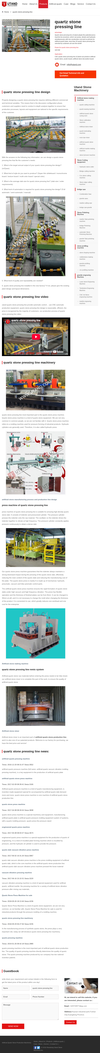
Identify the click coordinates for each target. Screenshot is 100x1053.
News (40, 1044)
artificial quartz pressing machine (16, 759)
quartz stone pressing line (22, 12)
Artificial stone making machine (15, 664)
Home (24, 4)
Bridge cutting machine (87, 171)
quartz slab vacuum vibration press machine (20, 850)
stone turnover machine (87, 155)
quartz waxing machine (87, 109)
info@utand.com (74, 65)
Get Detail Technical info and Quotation (72, 74)
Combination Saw (85, 194)
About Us (33, 4)
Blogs (72, 4)
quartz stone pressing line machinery (17, 918)
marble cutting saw (86, 203)
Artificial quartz (55, 4)
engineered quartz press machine (16, 827)
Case (66, 4)
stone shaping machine (87, 252)
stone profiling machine (82, 247)
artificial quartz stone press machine (17, 778)
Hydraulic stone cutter (87, 167)
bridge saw (81, 189)
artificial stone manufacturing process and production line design (29, 499)
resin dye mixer (85, 137)
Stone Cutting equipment (82, 161)
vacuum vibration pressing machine (17, 873)
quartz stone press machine (13, 804)
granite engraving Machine (84, 276)
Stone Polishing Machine (83, 213)
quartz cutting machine (87, 105)
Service (80, 4)
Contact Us (90, 4)
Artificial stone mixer (10, 731)
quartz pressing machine (12, 938)
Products (43, 4)
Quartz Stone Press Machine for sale (17, 895)
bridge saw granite (86, 207)
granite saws (84, 198)
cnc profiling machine (87, 270)
